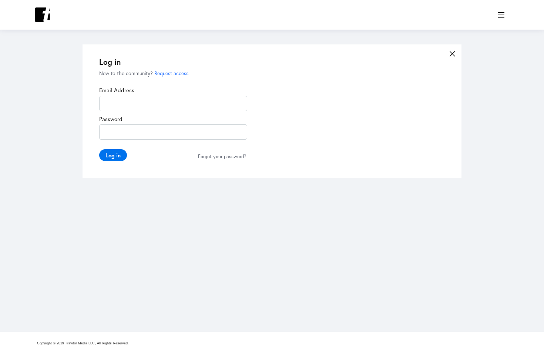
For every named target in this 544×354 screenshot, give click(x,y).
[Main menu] (501, 14)
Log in (113, 155)
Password (110, 119)
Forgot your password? (222, 157)
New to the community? (126, 73)
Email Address (116, 90)
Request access (171, 73)
